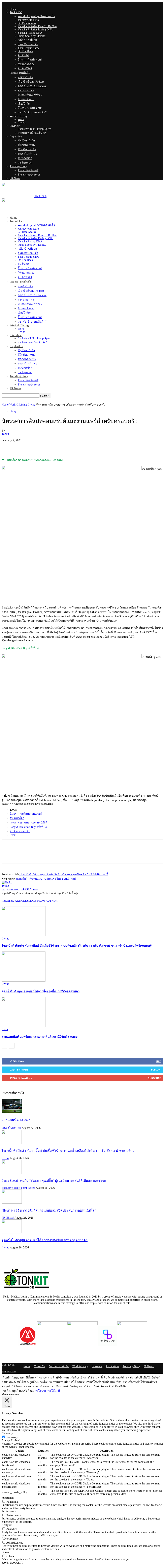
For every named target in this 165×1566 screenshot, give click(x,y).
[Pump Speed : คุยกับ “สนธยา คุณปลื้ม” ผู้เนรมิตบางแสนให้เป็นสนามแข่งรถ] (12, 1172)
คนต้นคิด (23, 55)
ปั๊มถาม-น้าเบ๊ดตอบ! (30, 59)
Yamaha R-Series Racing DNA (35, 29)
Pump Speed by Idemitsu (32, 35)
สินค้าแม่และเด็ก (20, 831)
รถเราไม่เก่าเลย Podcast (32, 86)
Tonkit (5, 433)
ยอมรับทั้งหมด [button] (27, 1390)
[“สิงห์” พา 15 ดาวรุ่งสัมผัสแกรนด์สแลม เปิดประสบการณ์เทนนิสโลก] (12, 1202)
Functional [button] (8, 1497)
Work (21, 119)
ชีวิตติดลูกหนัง (26, 144)
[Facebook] (8, 446)
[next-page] (11, 1045)
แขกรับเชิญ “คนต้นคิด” (32, 112)
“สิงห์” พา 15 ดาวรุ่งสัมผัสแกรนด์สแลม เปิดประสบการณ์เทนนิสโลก (49, 1210)
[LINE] (37, 446)
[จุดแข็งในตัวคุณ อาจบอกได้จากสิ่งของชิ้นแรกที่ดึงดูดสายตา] (23, 980)
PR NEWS (8, 1217)
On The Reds (25, 51)
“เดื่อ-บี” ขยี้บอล (27, 39)
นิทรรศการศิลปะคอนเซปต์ (26, 813)
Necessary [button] (7, 1433)
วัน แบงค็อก (17, 818)
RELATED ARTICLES (15, 900)
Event (13, 834)
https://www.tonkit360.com (20, 889)
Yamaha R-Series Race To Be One (37, 26)
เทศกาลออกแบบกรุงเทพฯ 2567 (28, 822)
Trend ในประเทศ (28, 170)
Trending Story (18, 166)
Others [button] (5, 1552)
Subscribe (154, 1078)
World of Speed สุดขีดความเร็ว (36, 16)
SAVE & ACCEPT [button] (12, 1562)
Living (21, 122)
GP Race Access (27, 23)
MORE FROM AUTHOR (42, 900)
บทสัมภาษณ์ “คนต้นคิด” (32, 132)
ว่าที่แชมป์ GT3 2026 (16, 1120)
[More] (52, 446)
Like (158, 1061)
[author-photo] (7, 882)
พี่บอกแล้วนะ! (26, 99)
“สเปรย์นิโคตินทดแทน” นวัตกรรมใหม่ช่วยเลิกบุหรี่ (45, 878)
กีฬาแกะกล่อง (26, 64)
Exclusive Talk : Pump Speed (34, 128)
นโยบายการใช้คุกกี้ (48, 1390)
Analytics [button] (7, 1525)
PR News (15, 178)
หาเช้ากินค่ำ (25, 77)
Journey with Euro (28, 19)
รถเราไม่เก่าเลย (27, 153)
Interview (15, 125)
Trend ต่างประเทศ (29, 174)
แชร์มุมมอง (25, 162)
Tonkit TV (16, 12)
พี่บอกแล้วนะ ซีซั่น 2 (30, 94)
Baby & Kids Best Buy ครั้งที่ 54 (28, 826)
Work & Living (18, 116)
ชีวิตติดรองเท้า (27, 149)
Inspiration (16, 136)
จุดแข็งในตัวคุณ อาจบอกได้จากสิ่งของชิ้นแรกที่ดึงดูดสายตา (40, 991)
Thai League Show (28, 47)
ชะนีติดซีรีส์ (25, 158)
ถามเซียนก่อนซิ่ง (28, 44)
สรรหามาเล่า (26, 90)
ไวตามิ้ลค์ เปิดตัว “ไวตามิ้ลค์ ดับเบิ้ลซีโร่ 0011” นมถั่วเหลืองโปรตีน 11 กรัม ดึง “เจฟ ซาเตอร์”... (68, 1151)
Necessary (12, 1437)
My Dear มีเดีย (26, 140)
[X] (22, 446)
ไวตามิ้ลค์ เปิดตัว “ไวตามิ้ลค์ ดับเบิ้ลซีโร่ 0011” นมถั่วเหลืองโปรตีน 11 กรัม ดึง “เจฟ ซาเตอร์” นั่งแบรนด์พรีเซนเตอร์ (77, 945)
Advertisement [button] (10, 1538)
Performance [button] (9, 1511)
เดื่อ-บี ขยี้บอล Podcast (31, 81)
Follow (156, 1069)
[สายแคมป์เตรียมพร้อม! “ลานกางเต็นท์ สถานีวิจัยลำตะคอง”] (23, 1026)
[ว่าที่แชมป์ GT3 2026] (12, 1112)
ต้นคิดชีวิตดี (25, 68)
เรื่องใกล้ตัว (25, 103)
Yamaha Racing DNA (30, 32)
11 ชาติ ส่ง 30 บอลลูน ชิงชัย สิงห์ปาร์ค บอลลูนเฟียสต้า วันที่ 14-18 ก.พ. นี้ (63, 874)
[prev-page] (4, 1045)
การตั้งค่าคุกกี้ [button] (10, 1390)
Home (13, 9)
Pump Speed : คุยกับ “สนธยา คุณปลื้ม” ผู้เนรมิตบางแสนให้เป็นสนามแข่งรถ (54, 1181)
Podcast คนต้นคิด (20, 72)
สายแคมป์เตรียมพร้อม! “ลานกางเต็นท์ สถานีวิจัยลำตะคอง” (40, 1036)
